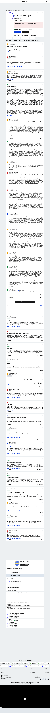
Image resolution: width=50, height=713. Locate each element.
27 (26, 543)
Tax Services (31, 570)
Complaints (25, 35)
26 (24, 543)
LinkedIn (48, 679)
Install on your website (24, 564)
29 (31, 543)
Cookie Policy (47, 672)
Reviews (16, 35)
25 (21, 543)
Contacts (33, 35)
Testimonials (2, 672)
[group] (9, 38)
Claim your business (32, 672)
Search (46, 1)
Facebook (40, 679)
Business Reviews (37, 677)
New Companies (37, 676)
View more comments (25, 301)
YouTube (45, 679)
